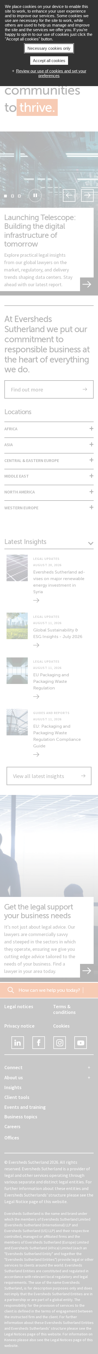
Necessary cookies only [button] (49, 48)
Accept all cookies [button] (49, 60)
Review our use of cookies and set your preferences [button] (51, 73)
